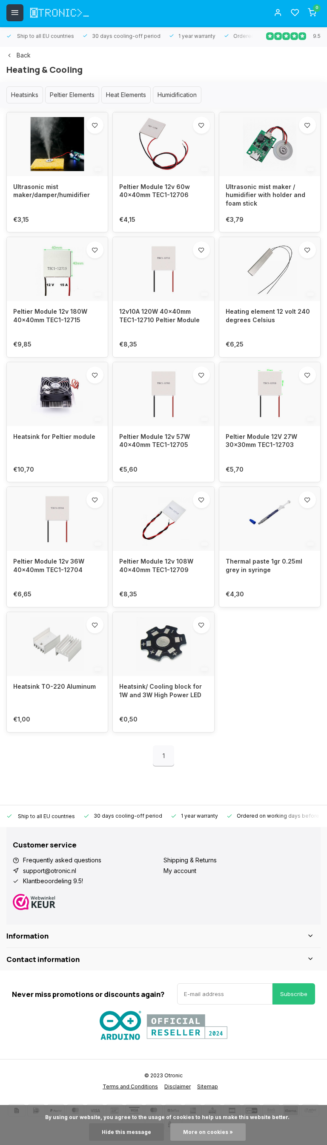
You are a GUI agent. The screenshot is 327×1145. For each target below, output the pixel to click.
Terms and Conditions (130, 1086)
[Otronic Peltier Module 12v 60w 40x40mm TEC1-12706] (163, 144)
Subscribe (293, 993)
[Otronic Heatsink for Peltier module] (57, 394)
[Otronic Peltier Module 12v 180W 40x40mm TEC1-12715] (57, 269)
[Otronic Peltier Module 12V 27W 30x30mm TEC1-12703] (269, 394)
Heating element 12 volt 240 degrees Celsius (268, 315)
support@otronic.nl (49, 870)
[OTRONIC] (59, 13)
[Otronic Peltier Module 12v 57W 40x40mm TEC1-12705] (163, 394)
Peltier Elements (72, 94)
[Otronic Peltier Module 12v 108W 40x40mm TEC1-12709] (163, 519)
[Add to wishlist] (94, 125)
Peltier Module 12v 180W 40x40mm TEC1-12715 (50, 315)
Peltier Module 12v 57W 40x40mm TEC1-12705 (154, 441)
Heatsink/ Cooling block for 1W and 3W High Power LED (160, 690)
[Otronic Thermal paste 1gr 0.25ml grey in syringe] (269, 519)
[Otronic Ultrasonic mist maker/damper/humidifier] (57, 144)
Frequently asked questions (62, 860)
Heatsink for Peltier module (54, 436)
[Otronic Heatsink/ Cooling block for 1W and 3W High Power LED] (163, 644)
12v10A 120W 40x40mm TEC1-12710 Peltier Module (159, 315)
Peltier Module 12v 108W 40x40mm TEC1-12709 (156, 565)
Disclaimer (177, 1086)
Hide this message (126, 1132)
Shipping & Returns (190, 860)
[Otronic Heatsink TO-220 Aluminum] (57, 644)
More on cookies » (208, 1132)
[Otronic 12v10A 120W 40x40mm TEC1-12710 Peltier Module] (163, 269)
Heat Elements (126, 94)
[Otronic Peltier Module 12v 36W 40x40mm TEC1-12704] (57, 519)
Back (24, 55)
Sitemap (207, 1086)
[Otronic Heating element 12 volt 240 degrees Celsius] (269, 269)
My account (180, 870)
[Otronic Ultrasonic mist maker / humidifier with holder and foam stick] (269, 144)
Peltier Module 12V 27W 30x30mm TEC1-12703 (261, 441)
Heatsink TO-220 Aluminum (54, 686)
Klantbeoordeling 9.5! (53, 881)
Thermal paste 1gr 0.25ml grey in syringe (264, 565)
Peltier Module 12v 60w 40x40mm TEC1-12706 (154, 191)
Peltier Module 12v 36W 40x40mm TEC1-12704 (48, 565)
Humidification (177, 94)
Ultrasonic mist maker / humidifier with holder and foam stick (265, 195)
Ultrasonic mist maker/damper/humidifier (51, 191)
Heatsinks (24, 94)
